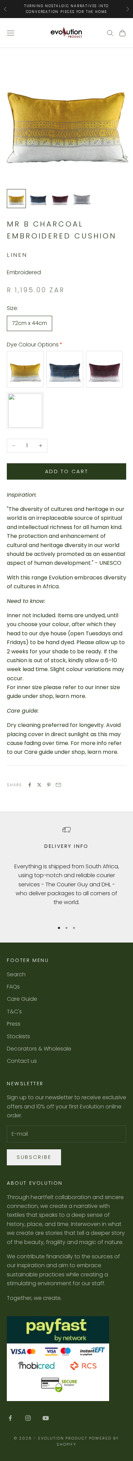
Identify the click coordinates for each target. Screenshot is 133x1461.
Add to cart (66, 471)
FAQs (13, 987)
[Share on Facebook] (29, 785)
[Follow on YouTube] (45, 1418)
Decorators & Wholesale (39, 1049)
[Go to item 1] (16, 198)
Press (13, 1024)
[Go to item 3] (60, 198)
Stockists (18, 1036)
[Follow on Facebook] (10, 1418)
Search (16, 974)
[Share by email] (58, 785)
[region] (66, 871)
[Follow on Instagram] (28, 1418)
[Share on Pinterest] (48, 785)
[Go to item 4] (81, 198)
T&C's (14, 1011)
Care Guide (22, 999)
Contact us (22, 1061)
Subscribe (34, 1157)
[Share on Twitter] (39, 785)
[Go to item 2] (38, 198)
